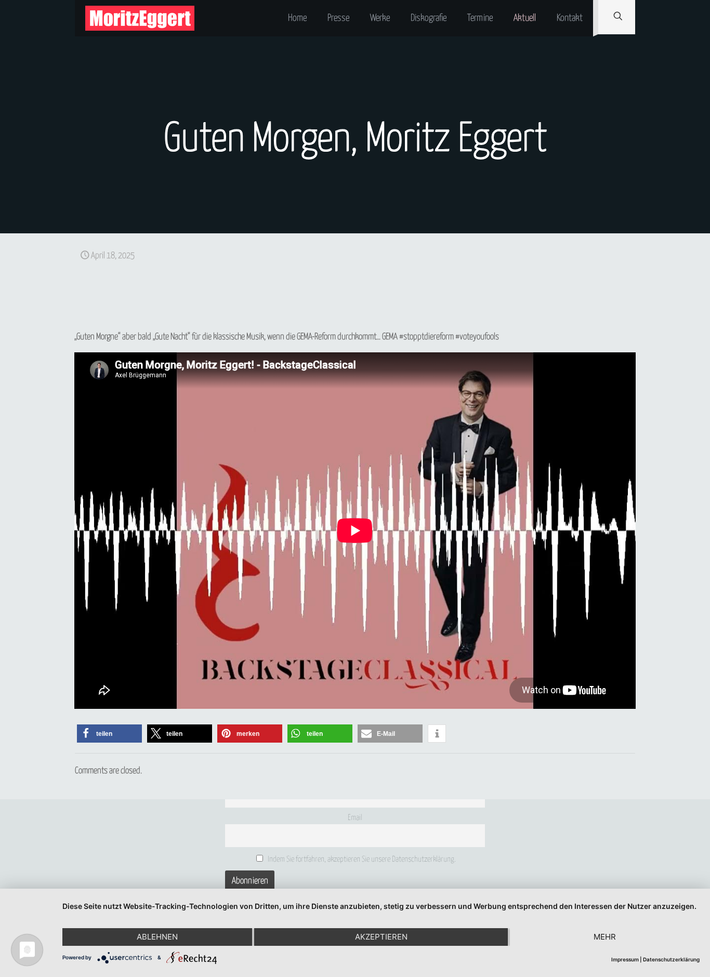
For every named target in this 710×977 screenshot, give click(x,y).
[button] (109, 733)
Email (355, 818)
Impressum (625, 959)
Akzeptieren (381, 937)
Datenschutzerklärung (671, 959)
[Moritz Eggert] (139, 18)
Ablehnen (157, 937)
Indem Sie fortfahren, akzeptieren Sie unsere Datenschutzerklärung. (361, 859)
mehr (605, 937)
